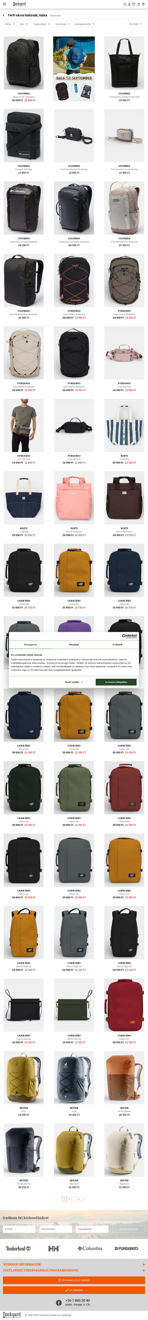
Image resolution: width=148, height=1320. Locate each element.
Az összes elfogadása (116, 682)
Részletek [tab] (74, 644)
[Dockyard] (19, 4)
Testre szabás (72, 682)
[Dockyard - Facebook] (59, 1302)
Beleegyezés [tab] (30, 644)
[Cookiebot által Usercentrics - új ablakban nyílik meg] (124, 636)
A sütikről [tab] (117, 644)
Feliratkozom (129, 1229)
